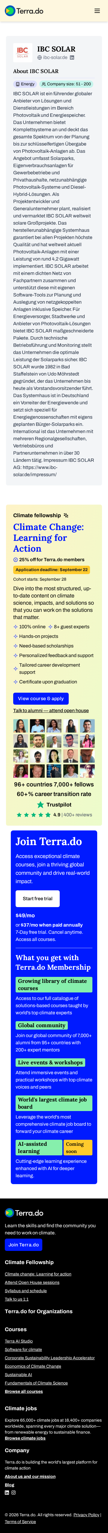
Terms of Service (20, 1522)
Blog (9, 1485)
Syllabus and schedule (26, 1291)
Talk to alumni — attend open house (51, 710)
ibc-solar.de (55, 57)
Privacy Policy (86, 1515)
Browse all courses (24, 1391)
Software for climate (23, 1349)
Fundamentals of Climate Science (36, 1383)
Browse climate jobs (25, 1438)
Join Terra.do (23, 1244)
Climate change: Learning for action (38, 1274)
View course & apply (41, 698)
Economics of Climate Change (33, 1366)
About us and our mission (30, 1476)
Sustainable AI (18, 1374)
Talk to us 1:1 (16, 1299)
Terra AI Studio (19, 1341)
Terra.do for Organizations (39, 1311)
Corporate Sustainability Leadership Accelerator (50, 1358)
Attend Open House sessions (32, 1282)
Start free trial (37, 898)
